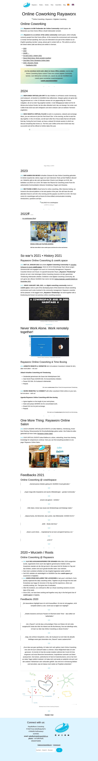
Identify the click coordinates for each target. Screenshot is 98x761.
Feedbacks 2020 (31, 65)
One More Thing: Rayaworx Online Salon (36, 60)
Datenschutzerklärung (45, 745)
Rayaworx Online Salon (45, 433)
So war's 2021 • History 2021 (32, 55)
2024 (24, 48)
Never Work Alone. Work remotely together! (37, 58)
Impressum (56, 745)
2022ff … (26, 53)
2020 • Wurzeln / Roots (30, 63)
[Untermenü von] (68, 5)
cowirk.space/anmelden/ (49, 81)
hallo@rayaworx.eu (38, 736)
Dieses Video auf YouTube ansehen (41, 244)
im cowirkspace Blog (29, 218)
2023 (24, 51)
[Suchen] (59, 750)
